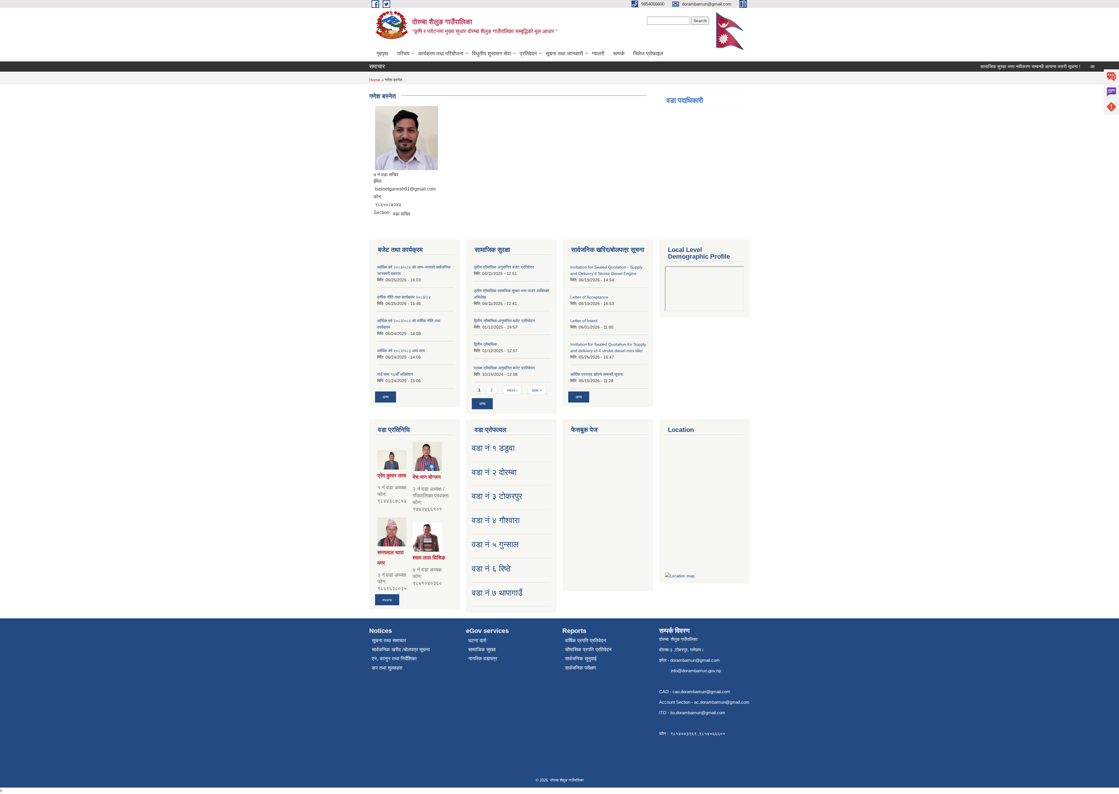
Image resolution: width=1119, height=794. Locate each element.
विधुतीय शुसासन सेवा (491, 54)
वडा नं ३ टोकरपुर (497, 496)
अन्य (385, 397)
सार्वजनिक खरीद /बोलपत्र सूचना (401, 649)
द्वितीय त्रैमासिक (485, 344)
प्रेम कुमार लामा (391, 476)
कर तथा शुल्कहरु (387, 668)
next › (512, 390)
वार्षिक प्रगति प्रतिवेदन (585, 640)
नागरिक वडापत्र (482, 658)
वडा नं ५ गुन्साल (495, 544)
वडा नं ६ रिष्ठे (491, 568)
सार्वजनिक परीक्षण (580, 668)
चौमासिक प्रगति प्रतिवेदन (588, 649)
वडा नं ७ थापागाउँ (497, 592)
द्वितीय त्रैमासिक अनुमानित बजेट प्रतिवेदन (504, 320)
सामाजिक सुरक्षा (482, 649)
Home (374, 79)
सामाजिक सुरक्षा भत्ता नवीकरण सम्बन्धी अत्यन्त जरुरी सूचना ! (1016, 66)
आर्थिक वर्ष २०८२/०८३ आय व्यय (401, 350)
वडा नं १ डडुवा (493, 448)
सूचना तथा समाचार (389, 640)
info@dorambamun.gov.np (696, 670)
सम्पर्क (618, 54)
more (387, 599)
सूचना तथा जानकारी (564, 54)
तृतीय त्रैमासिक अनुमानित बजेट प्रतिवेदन (504, 267)
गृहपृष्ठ (382, 54)
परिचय (403, 54)
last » (537, 390)
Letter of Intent (583, 320)
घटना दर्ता (477, 640)
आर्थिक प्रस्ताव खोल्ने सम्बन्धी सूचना (596, 374)
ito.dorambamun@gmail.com (697, 712)
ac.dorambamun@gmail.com (721, 702)
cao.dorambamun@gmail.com (701, 691)
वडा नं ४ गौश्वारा (496, 520)
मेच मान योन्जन (427, 477)
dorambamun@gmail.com (695, 660)
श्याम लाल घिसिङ (429, 558)
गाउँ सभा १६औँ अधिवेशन (395, 374)
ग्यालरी (598, 54)
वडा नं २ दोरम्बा (494, 472)
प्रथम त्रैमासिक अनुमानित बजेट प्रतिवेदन (504, 368)
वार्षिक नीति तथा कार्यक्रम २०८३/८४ (404, 297)
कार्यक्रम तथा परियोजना (440, 54)
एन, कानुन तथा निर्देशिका (394, 658)
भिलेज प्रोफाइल (648, 54)
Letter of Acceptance (589, 297)
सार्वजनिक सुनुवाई (581, 658)
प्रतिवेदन (528, 54)
